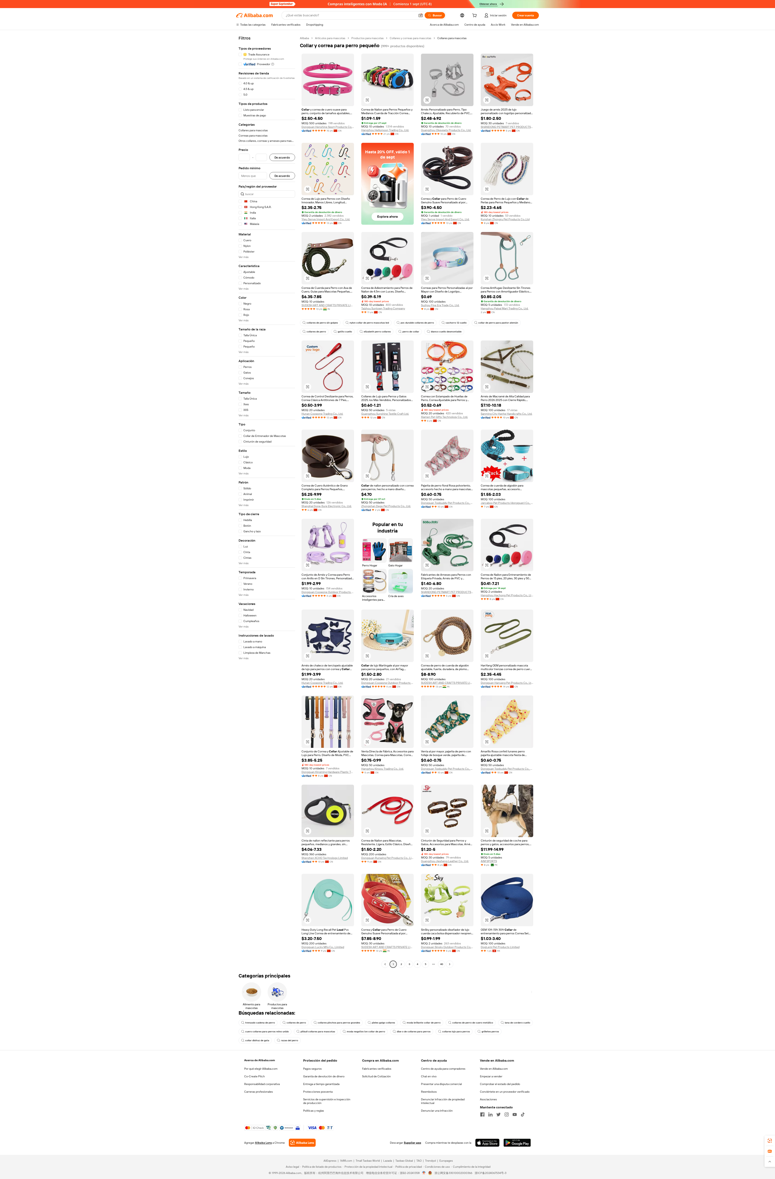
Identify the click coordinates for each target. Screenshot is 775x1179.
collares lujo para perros (456, 1031)
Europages (446, 1160)
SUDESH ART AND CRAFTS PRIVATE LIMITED (328, 305)
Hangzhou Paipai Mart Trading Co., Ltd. (504, 308)
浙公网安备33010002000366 (453, 1173)
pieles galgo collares (383, 1022)
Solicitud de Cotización (376, 1076)
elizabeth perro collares (377, 331)
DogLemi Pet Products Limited (500, 947)
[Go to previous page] (385, 964)
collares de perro (316, 331)
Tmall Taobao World (368, 1160)
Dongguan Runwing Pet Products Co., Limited (387, 857)
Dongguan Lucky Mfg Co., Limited (323, 947)
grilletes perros (490, 1031)
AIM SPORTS (489, 861)
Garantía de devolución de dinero (324, 1076)
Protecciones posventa (318, 1091)
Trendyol (430, 1160)
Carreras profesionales (258, 1091)
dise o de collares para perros (413, 1031)
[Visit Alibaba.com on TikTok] (522, 1114)
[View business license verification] (424, 1173)
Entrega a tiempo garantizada (321, 1084)
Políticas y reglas (313, 1110)
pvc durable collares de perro (417, 322)
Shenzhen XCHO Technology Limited (325, 857)
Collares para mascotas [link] (452, 38)
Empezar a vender (491, 1076)
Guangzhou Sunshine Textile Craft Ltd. (385, 413)
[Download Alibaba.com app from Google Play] (517, 1143)
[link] (770, 1140)
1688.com (346, 1160)
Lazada (387, 1160)
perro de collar (410, 331)
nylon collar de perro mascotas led (369, 322)
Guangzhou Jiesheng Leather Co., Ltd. (445, 861)
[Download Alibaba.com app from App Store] (487, 1143)
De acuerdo (282, 157)
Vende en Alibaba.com (494, 1068)
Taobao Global (404, 1160)
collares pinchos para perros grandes (339, 1022)
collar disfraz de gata (257, 1040)
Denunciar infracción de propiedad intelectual (443, 1101)
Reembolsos (429, 1091)
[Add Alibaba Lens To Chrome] (302, 1143)
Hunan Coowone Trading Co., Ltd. (322, 413)
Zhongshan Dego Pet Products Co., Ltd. (386, 506)
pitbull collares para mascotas (318, 1031)
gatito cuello (345, 331)
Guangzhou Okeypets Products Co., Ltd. (446, 130)
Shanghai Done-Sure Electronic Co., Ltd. (327, 506)
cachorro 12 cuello (456, 322)
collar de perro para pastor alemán (498, 322)
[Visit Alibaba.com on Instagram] (506, 1114)
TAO (419, 1160)
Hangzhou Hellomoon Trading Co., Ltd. (385, 130)
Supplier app (412, 1142)
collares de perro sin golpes (322, 322)
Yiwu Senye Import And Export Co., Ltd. (326, 219)
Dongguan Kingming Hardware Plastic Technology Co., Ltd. (328, 772)
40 (441, 964)
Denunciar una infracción (437, 1110)
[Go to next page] (449, 964)
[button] (420, 15)
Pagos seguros (312, 1068)
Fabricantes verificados (376, 1068)
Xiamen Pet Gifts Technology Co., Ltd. (444, 417)
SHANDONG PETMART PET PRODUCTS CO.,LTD (507, 126)
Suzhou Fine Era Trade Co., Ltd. (440, 305)
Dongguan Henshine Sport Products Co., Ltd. (328, 126)
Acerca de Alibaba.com (259, 1060)
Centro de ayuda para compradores (443, 1068)
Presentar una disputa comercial (441, 1084)
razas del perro (289, 1040)
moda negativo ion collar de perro (366, 1031)
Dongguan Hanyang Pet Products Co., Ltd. (507, 682)
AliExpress (330, 1160)
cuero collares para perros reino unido (267, 1031)
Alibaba (304, 38)
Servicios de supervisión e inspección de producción (326, 1101)
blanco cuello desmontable (446, 331)
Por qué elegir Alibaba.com (261, 1068)
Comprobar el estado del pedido (500, 1084)
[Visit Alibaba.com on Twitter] (498, 1114)
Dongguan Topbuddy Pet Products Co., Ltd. (447, 502)
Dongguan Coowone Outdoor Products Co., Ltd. (328, 592)
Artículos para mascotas (330, 38)
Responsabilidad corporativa (262, 1084)
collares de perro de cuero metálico (472, 1022)
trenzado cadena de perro (260, 1022)
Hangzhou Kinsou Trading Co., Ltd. (382, 768)
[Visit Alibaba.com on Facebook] (482, 1114)
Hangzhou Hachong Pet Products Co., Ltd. (507, 595)
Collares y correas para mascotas (410, 38)
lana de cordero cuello (517, 1022)
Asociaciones (488, 1099)
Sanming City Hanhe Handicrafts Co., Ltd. (506, 413)
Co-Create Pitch (254, 1076)
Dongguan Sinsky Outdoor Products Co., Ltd (447, 947)
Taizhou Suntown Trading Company (383, 308)
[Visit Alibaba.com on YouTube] (514, 1114)
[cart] (475, 16)
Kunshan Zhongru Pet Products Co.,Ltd (505, 219)
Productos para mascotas (367, 38)
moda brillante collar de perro (424, 1022)
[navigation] (267, 501)
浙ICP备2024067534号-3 (490, 1173)
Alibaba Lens (263, 1142)
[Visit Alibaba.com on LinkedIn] (490, 1114)
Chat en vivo (429, 1076)
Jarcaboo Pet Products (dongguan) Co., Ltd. (507, 502)
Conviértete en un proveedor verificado (505, 1091)
